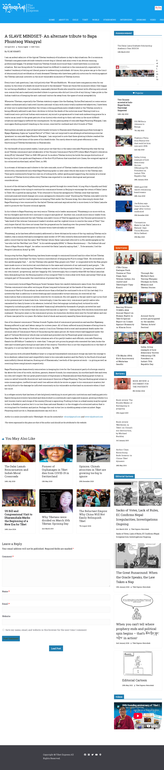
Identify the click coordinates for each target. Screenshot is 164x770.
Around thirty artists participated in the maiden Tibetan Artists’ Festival (150, 322)
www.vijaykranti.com (94, 416)
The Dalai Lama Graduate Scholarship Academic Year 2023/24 (135, 47)
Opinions (141, 20)
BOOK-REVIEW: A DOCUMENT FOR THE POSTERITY (141, 384)
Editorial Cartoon (134, 680)
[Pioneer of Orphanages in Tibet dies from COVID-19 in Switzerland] (56, 446)
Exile (75, 20)
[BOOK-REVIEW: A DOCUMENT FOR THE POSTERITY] (122, 386)
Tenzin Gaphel (23, 47)
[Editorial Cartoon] (138, 663)
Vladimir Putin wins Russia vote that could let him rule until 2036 (142, 142)
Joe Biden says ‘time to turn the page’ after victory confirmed (142, 207)
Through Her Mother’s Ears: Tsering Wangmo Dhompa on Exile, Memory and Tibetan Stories (149, 280)
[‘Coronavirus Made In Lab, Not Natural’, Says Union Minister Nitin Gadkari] (124, 225)
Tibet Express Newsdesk (140, 529)
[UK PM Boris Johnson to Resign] (124, 124)
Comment (8, 556)
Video (153, 20)
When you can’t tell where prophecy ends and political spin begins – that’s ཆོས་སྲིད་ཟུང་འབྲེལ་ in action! (137, 631)
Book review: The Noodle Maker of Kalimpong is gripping (124, 404)
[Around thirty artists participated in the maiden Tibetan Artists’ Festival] (150, 298)
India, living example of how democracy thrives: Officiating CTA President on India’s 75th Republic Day (141, 166)
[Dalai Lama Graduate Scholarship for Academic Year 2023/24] (135, 71)
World (95, 20)
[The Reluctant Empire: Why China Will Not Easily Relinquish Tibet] (93, 491)
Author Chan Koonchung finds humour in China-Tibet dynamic (124, 455)
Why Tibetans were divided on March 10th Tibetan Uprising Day (56, 520)
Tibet (85, 20)
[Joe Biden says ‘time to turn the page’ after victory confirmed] (124, 206)
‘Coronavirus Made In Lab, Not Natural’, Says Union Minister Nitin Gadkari (141, 227)
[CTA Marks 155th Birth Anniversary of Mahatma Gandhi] (125, 338)
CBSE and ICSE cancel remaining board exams (142, 190)
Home (52, 20)
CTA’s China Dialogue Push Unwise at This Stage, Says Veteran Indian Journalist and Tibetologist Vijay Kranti (125, 277)
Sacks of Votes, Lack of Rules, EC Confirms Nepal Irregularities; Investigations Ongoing (137, 517)
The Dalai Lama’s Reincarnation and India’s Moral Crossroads (16, 471)
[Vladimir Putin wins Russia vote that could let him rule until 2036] (124, 141)
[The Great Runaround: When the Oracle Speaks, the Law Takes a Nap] (138, 555)
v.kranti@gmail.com (72, 416)
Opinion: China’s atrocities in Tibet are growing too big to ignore (92, 471)
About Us (64, 20)
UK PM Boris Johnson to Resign (140, 124)
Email (6, 603)
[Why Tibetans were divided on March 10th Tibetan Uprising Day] (56, 491)
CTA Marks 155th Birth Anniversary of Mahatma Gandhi (125, 360)
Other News (109, 20)
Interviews (126, 20)
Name (6, 591)
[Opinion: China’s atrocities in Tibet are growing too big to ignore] (93, 446)
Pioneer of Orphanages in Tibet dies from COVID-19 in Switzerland (55, 471)
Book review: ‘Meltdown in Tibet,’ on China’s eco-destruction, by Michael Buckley (124, 429)
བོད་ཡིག (158, 8)
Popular (139, 93)
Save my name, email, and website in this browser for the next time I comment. (46, 630)
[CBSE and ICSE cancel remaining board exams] (124, 190)
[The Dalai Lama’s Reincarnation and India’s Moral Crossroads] (18, 446)
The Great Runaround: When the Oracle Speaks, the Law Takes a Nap (137, 577)
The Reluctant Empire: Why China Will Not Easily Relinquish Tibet (93, 516)
